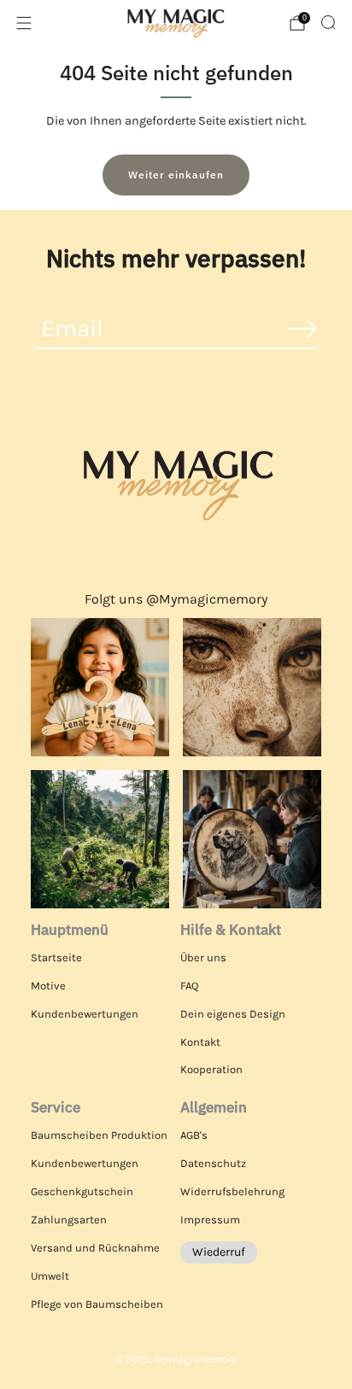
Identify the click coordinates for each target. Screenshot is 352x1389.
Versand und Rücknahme (95, 1247)
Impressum (210, 1219)
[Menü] (23, 23)
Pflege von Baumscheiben (97, 1304)
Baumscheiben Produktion (99, 1135)
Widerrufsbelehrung (232, 1191)
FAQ (189, 985)
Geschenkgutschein (82, 1191)
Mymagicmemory (196, 1359)
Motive (48, 985)
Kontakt (200, 1042)
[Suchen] (328, 22)
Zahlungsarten (69, 1219)
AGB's (194, 1135)
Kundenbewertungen (84, 1013)
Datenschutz (213, 1163)
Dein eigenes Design (232, 1013)
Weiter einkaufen (176, 174)
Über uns (203, 957)
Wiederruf (218, 1252)
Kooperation (211, 1069)
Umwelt (50, 1275)
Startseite (56, 957)
